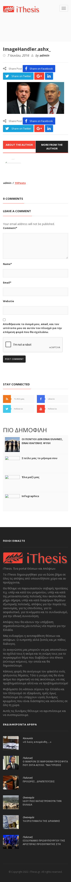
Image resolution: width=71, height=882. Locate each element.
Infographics (30, 496)
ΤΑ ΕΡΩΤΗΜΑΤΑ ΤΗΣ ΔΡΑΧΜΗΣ (41, 821)
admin (44, 56)
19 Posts (20, 183)
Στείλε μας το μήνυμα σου (39, 458)
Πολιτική (27, 758)
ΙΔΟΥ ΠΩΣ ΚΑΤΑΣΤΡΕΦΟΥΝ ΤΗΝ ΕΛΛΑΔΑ (42, 802)
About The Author (19, 145)
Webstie (8, 301)
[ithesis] (21, 9)
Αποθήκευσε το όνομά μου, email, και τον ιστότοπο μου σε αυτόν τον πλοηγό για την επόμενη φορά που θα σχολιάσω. (32, 328)
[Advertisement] (37, 33)
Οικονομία (28, 797)
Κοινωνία (28, 738)
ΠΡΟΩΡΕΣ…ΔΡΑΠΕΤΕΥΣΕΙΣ (39, 781)
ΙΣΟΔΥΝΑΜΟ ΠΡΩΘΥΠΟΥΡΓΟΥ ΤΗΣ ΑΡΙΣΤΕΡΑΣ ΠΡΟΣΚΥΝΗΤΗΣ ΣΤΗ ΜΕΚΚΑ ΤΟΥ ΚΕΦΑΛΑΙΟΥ (44, 844)
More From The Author (52, 146)
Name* (7, 264)
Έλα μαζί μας (30, 477)
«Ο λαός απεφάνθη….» (37, 742)
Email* (7, 282)
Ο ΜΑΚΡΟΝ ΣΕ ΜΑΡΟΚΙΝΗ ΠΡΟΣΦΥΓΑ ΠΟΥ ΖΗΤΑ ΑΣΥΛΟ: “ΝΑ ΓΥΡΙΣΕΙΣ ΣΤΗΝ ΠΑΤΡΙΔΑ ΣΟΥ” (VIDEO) (45, 765)
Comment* (10, 228)
